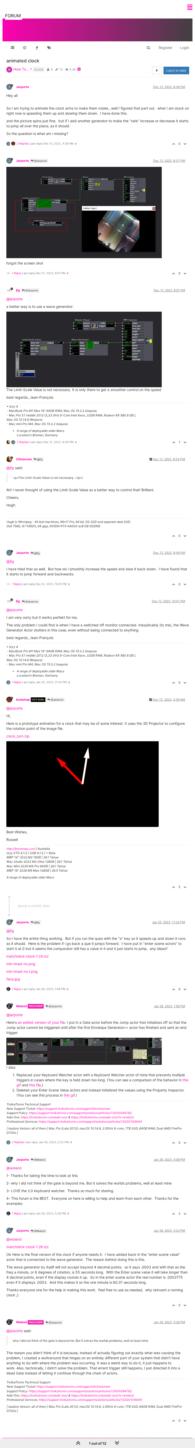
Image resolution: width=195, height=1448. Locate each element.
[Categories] (12, 47)
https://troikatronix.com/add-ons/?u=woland (102, 1117)
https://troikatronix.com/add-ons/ (44, 1117)
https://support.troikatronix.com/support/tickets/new (73, 1108)
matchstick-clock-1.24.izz (27, 956)
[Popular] (37, 47)
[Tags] (49, 47)
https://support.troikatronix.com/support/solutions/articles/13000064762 (80, 1113)
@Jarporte (40, 160)
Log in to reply (176, 70)
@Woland (39, 1159)
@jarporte (14, 299)
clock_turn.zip (17, 736)
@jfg (39, 459)
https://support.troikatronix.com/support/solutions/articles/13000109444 (90, 1121)
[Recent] (25, 47)
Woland (21, 1006)
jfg (18, 290)
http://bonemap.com (21, 849)
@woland (14, 1168)
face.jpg (13, 979)
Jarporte (22, 87)
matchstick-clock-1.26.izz (27, 1247)
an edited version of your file (41, 1022)
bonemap (23, 699)
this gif (69, 1095)
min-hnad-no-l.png (22, 971)
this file (35, 1085)
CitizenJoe (24, 459)
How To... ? (22, 69)
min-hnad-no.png (20, 964)
